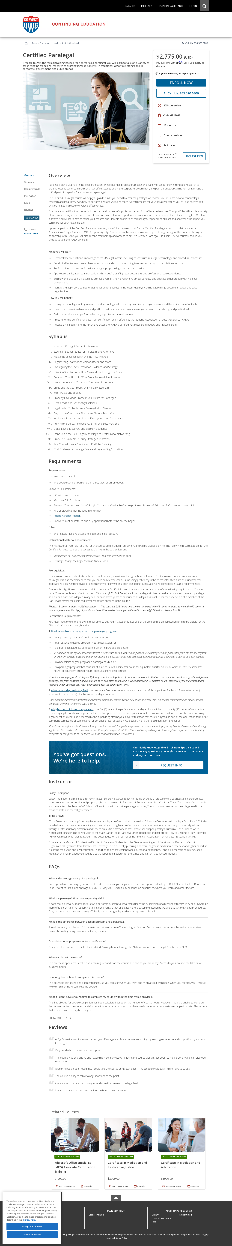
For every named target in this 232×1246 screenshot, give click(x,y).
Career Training (96, 1214)
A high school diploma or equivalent (72, 709)
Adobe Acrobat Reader (67, 515)
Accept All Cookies (32, 1226)
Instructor (30, 195)
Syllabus (29, 181)
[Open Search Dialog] (204, 5)
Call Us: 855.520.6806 (194, 43)
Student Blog (185, 1214)
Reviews (28, 209)
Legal (55, 43)
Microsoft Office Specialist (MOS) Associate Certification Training (74, 1167)
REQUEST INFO (194, 156)
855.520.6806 (31, 233)
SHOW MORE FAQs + (61, 1018)
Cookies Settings (32, 1234)
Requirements (32, 188)
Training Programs (40, 43)
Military (155, 1214)
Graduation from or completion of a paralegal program (83, 631)
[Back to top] (116, 1210)
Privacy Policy (120, 1238)
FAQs (27, 202)
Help (154, 1221)
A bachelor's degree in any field (69, 690)
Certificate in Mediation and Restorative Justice (127, 1165)
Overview (29, 175)
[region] (32, 1218)
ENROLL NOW (181, 82)
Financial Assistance (161, 1218)
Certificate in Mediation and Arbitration (180, 1165)
